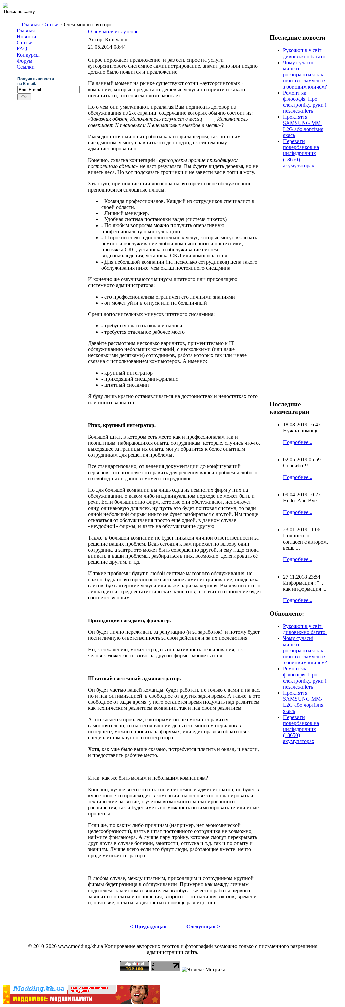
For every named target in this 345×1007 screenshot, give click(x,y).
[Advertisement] (296, 287)
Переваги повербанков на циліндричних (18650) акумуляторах (301, 153)
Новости (26, 36)
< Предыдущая (148, 926)
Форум (24, 61)
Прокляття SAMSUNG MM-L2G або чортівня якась (303, 126)
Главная (31, 24)
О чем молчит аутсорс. (114, 31)
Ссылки (26, 67)
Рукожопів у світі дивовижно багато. (305, 53)
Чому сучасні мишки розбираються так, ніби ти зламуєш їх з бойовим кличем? (305, 75)
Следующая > (203, 926)
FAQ (22, 48)
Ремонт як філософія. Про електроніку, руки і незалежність (304, 102)
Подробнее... (297, 442)
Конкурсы (28, 55)
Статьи (50, 24)
